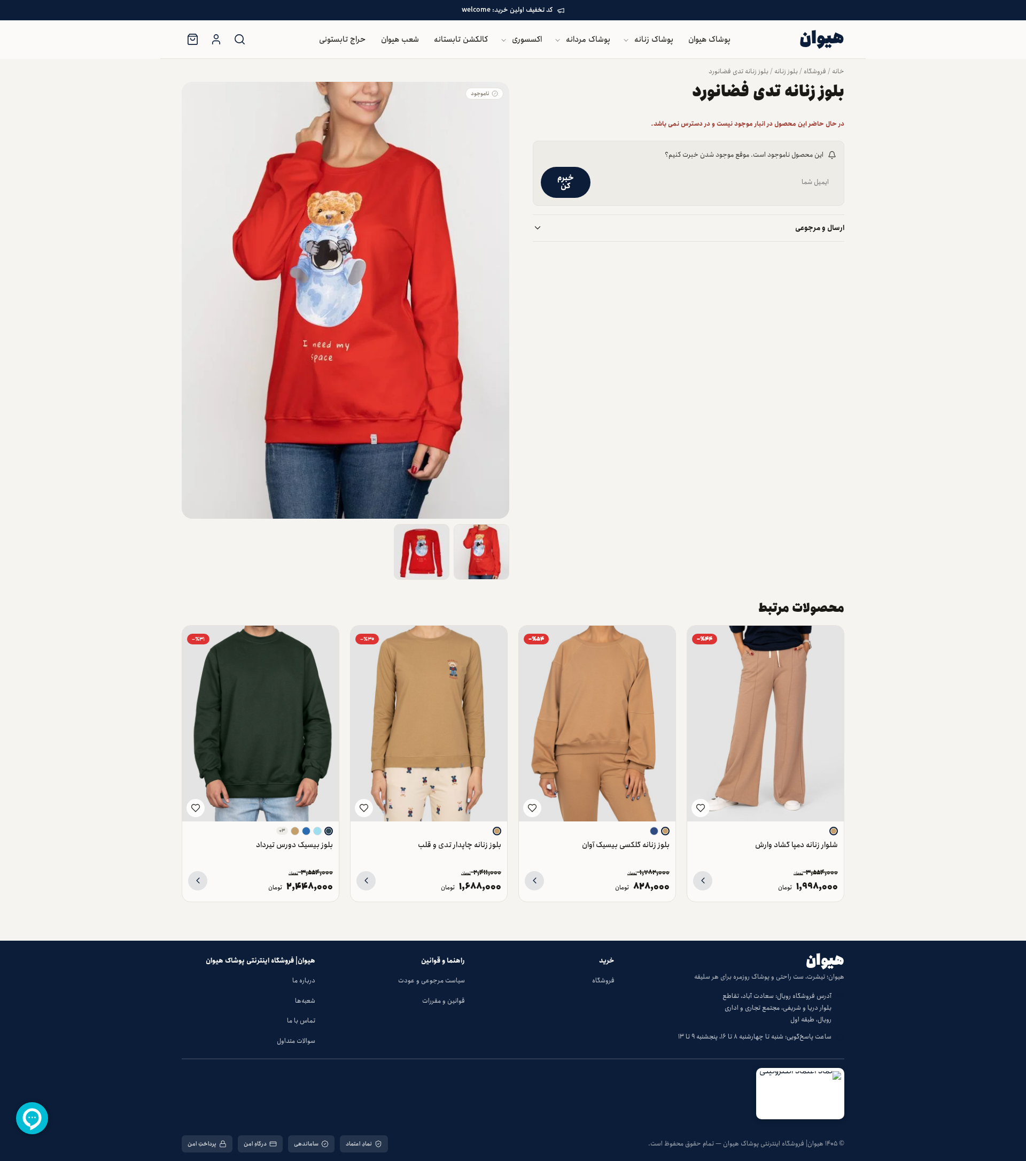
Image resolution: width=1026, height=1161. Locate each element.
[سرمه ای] (654, 831)
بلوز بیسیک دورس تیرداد (294, 845)
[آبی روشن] (317, 831)
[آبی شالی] (328, 831)
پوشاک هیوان (709, 39)
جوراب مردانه (495, 156)
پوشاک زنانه (653, 39)
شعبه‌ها (305, 1001)
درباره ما (303, 980)
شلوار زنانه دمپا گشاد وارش (796, 845)
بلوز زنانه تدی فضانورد (738, 71)
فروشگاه (815, 71)
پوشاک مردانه (588, 39)
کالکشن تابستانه (461, 39)
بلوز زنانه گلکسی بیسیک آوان (626, 845)
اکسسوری (527, 39)
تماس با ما (301, 1021)
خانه (838, 71)
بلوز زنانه (786, 71)
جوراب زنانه (498, 134)
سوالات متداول (296, 1041)
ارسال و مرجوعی (819, 228)
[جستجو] (239, 39)
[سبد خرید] (192, 39)
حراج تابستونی (342, 39)
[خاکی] (833, 831)
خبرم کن (565, 182)
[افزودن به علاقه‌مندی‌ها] (700, 808)
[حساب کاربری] (216, 39)
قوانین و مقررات (443, 1001)
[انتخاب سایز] (702, 880)
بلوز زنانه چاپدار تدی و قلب (459, 845)
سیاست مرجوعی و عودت (431, 980)
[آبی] (306, 831)
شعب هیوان (400, 39)
